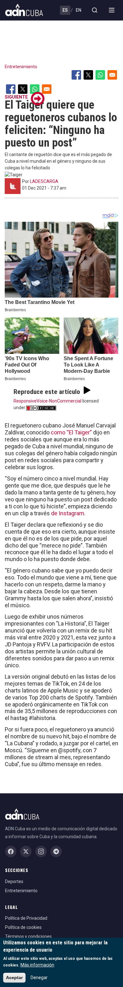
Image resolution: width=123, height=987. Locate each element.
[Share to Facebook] (76, 75)
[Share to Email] (112, 75)
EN (78, 10)
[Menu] (111, 10)
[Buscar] (94, 10)
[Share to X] (88, 75)
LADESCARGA (44, 181)
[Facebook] (10, 851)
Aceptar (14, 977)
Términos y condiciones (28, 936)
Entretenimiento (21, 66)
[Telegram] (56, 851)
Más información (37, 964)
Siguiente (16, 97)
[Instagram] (41, 851)
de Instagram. (68, 513)
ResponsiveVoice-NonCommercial (47, 400)
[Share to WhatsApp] (100, 75)
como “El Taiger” (71, 432)
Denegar (39, 977)
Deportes (14, 881)
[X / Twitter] (26, 851)
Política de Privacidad (26, 918)
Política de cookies (23, 927)
